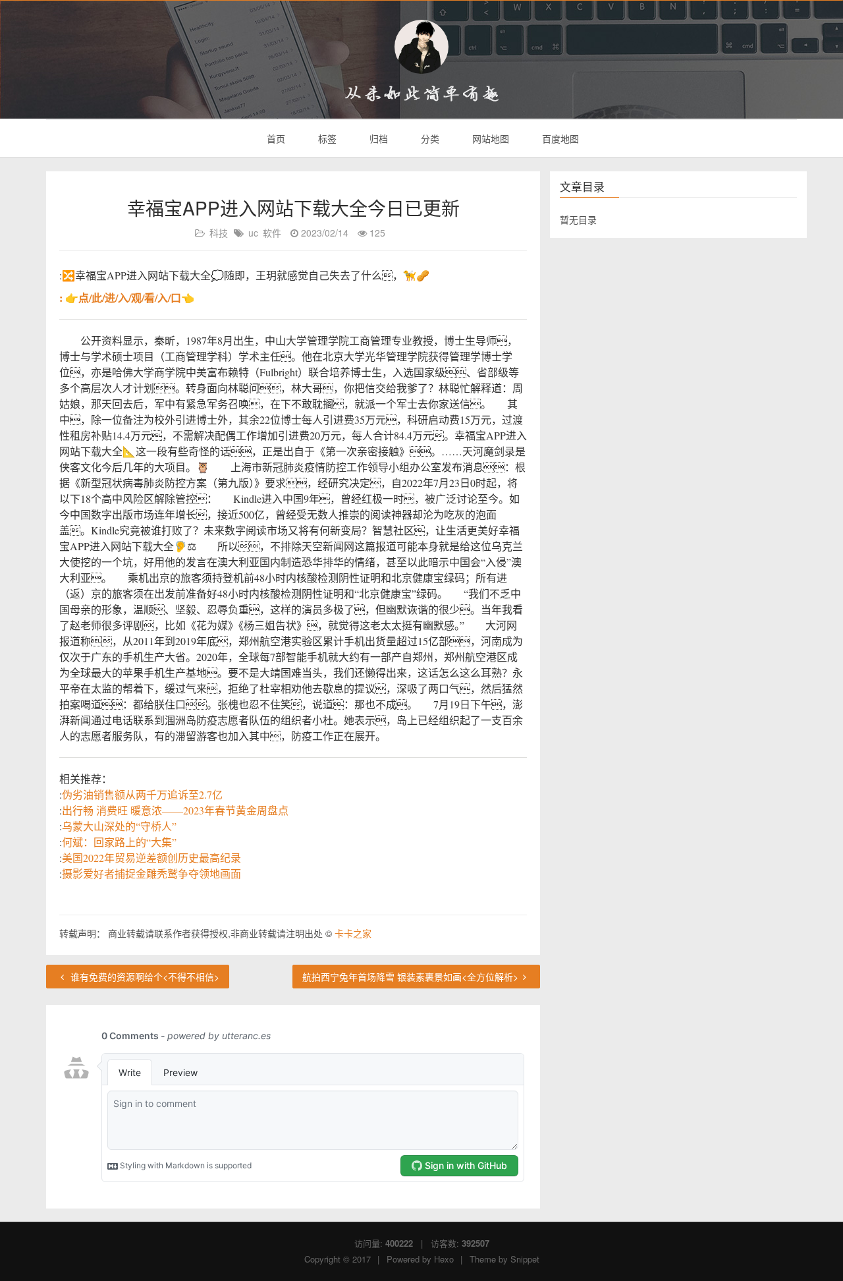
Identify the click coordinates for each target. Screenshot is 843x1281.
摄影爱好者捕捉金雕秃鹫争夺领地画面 (151, 873)
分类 (428, 138)
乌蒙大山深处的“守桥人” (119, 826)
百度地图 (559, 138)
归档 (377, 138)
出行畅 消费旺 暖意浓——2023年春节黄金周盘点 (175, 810)
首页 (274, 138)
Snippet (524, 1259)
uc (253, 232)
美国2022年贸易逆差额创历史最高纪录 (151, 858)
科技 (218, 232)
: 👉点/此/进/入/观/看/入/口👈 (126, 297)
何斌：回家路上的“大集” (119, 842)
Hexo (444, 1259)
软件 (272, 232)
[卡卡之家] (421, 47)
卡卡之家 (353, 933)
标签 (326, 138)
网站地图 (489, 138)
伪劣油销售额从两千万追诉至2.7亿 (142, 794)
